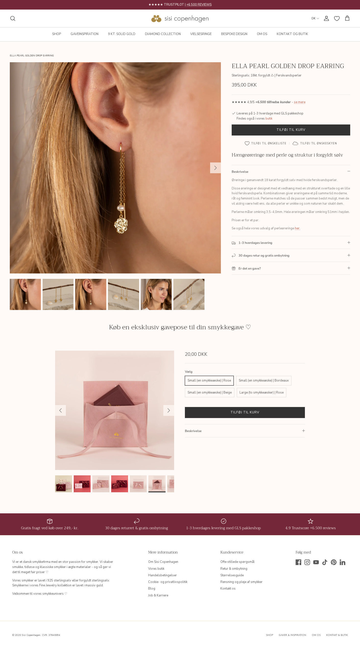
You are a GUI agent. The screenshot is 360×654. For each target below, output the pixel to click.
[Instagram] (307, 562)
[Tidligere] (60, 410)
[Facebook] (298, 562)
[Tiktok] (325, 562)
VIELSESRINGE (201, 34)
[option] (115, 167)
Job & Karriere (158, 595)
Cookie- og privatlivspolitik (167, 582)
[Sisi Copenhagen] (180, 18)
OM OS (262, 34)
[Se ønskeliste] (336, 18)
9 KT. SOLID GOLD (121, 34)
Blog (151, 588)
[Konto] (325, 18)
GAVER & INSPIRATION (292, 635)
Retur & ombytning (233, 569)
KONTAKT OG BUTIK (292, 34)
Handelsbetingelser (162, 575)
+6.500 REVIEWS (199, 4)
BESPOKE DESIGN (234, 34)
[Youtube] (316, 562)
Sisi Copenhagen (31, 635)
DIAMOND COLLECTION (163, 34)
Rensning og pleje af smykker (241, 582)
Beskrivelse (240, 172)
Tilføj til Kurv (290, 130)
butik (268, 118)
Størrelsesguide (232, 575)
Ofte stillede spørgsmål (237, 562)
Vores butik (156, 569)
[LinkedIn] (342, 562)
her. (297, 228)
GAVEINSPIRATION (84, 34)
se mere (299, 102)
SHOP (56, 34)
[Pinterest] (333, 562)
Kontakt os (228, 588)
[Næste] (215, 167)
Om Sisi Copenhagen (163, 562)
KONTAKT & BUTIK (337, 635)
